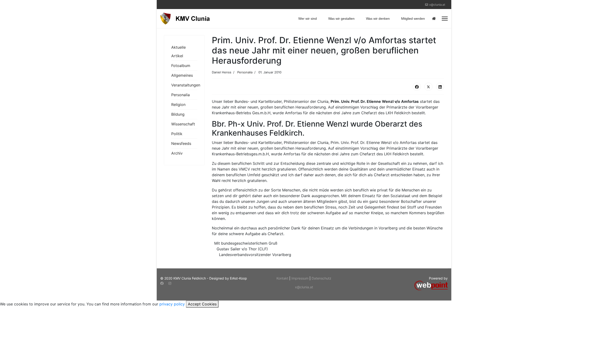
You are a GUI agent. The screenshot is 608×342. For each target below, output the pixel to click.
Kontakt (282, 278)
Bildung (178, 114)
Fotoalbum (180, 65)
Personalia (180, 94)
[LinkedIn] (440, 87)
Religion (178, 104)
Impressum (300, 278)
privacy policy (172, 304)
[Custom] (177, 283)
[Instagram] (169, 283)
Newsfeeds (181, 143)
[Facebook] (417, 87)
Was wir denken (378, 18)
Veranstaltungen (184, 85)
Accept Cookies (202, 304)
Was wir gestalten (341, 18)
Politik (176, 133)
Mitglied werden (413, 18)
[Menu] (445, 18)
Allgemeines (182, 75)
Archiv (177, 153)
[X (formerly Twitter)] (428, 87)
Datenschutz (321, 278)
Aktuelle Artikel (178, 51)
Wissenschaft (183, 124)
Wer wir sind (307, 18)
